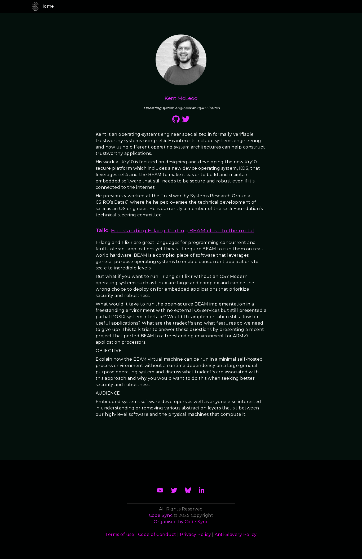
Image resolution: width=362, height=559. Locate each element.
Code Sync (196, 521)
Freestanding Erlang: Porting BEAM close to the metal (182, 230)
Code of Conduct (157, 534)
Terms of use (119, 534)
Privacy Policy (195, 534)
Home (47, 6)
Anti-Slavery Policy (236, 534)
